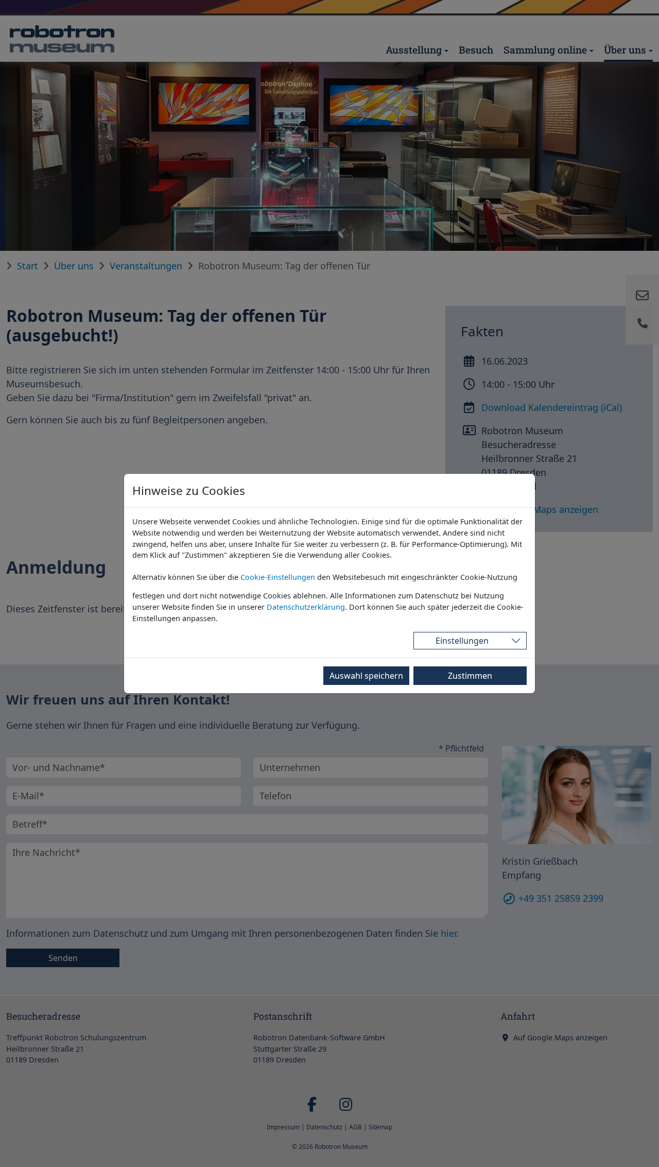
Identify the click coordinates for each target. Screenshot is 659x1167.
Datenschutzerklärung (306, 607)
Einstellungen (462, 640)
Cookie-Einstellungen (277, 577)
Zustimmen (470, 675)
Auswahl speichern (366, 675)
